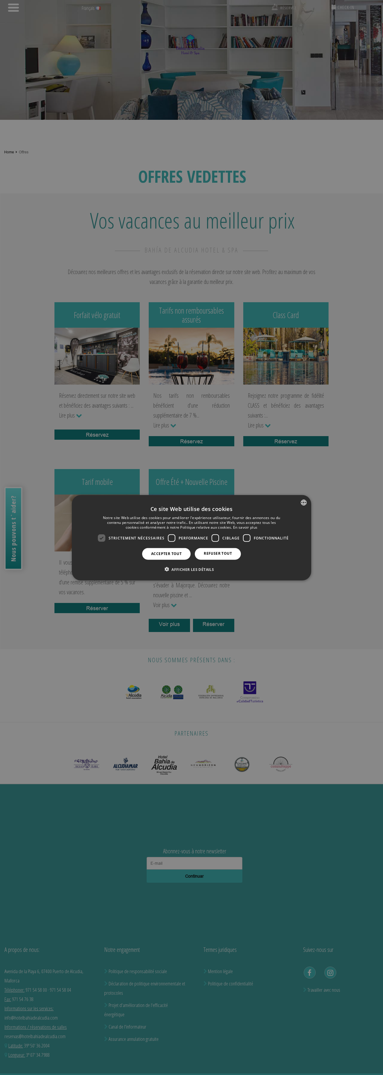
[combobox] (304, 502)
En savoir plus (245, 527)
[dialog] (191, 537)
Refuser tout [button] (218, 553)
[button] (191, 569)
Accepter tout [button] (166, 553)
